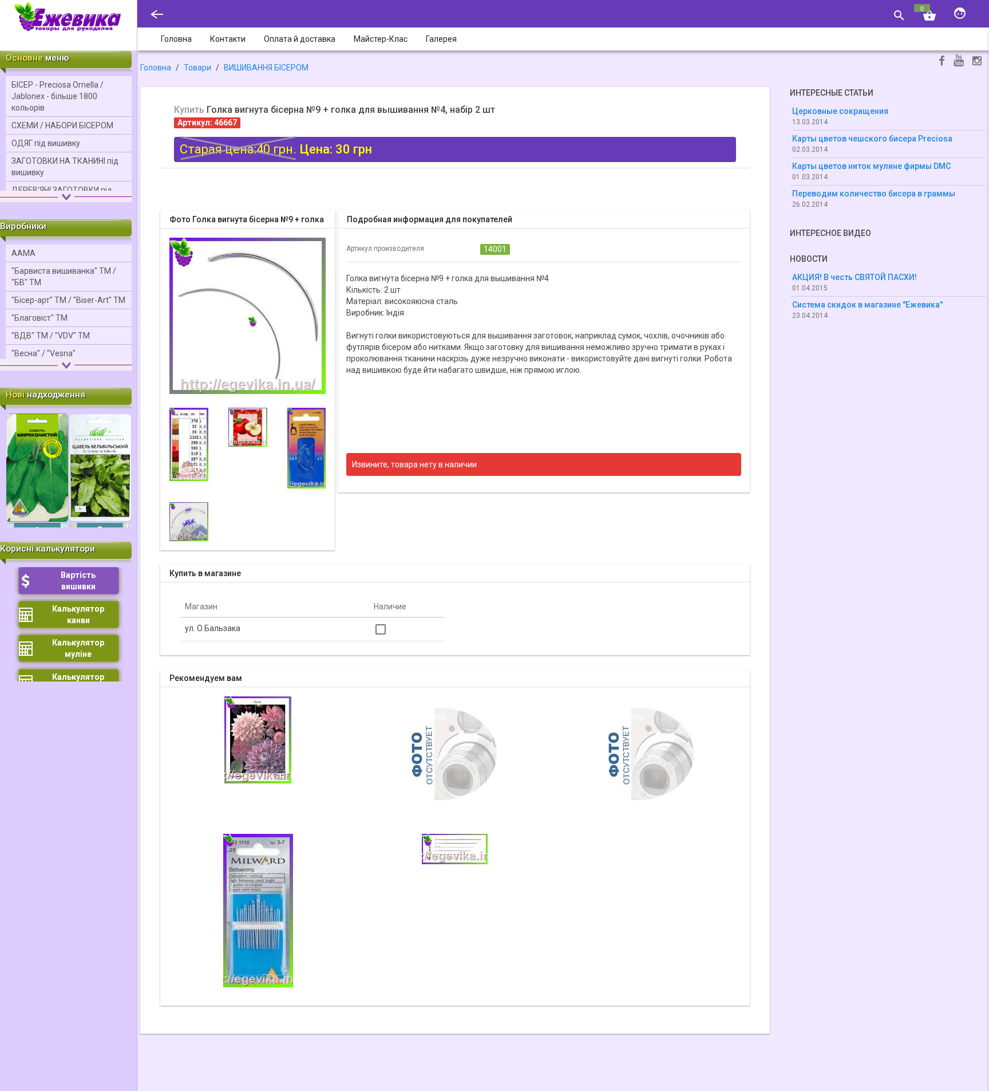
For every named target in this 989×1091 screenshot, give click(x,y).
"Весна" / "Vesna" (43, 353)
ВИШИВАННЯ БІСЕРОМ (266, 67)
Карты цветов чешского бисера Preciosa (872, 138)
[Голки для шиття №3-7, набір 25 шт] (258, 910)
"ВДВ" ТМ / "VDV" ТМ (50, 335)
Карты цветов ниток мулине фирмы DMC (871, 166)
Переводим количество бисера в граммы (873, 193)
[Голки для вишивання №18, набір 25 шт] (652, 753)
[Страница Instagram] (977, 62)
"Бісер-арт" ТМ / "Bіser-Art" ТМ (68, 300)
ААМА (23, 253)
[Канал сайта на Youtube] (959, 61)
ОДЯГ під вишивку (45, 143)
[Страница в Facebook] (942, 62)
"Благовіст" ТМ (39, 317)
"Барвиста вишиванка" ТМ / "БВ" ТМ (63, 276)
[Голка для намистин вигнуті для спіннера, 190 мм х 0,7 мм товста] (257, 739)
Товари (197, 67)
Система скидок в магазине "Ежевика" (867, 304)
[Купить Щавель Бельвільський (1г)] (100, 466)
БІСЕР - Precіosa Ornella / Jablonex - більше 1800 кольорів (57, 96)
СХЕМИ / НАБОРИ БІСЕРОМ (62, 125)
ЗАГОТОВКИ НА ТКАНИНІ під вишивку (64, 166)
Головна (155, 67)
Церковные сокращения (840, 111)
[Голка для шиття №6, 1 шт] (455, 753)
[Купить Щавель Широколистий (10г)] (37, 466)
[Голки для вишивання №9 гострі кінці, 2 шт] (455, 848)
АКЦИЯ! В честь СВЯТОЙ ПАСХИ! (854, 277)
